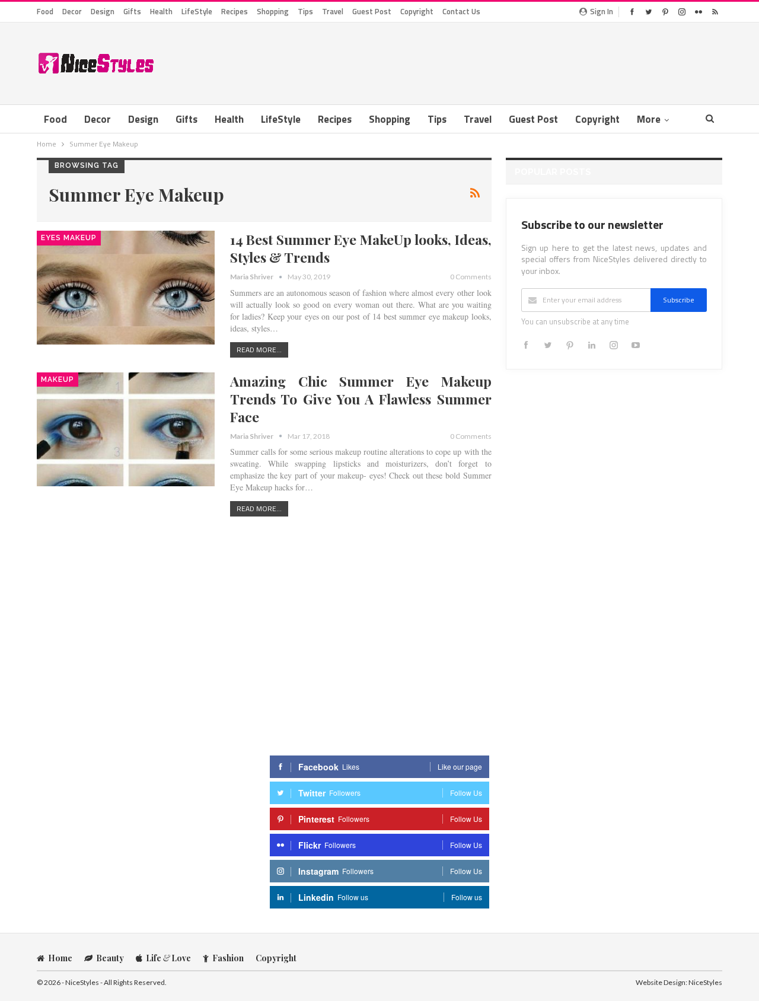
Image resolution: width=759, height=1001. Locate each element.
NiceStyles (705, 982)
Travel (332, 11)
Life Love (168, 958)
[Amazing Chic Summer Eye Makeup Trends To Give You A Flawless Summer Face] (126, 429)
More (649, 119)
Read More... (259, 349)
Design (102, 11)
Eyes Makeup (69, 238)
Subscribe (678, 299)
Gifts (132, 11)
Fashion (228, 958)
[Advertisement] (506, 61)
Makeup (57, 379)
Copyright (416, 11)
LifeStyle (196, 11)
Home (60, 958)
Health (161, 11)
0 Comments (471, 276)
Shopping (273, 11)
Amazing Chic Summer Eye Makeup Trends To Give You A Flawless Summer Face (361, 399)
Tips (305, 11)
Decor (72, 11)
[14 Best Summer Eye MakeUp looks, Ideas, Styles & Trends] (126, 288)
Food (45, 11)
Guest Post (371, 11)
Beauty (110, 958)
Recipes (234, 11)
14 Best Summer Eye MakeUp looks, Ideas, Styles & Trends (361, 248)
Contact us (461, 11)
